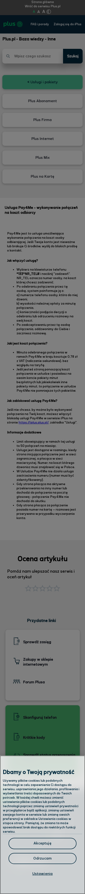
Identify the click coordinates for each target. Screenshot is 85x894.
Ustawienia (42, 873)
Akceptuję (42, 843)
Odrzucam (42, 858)
